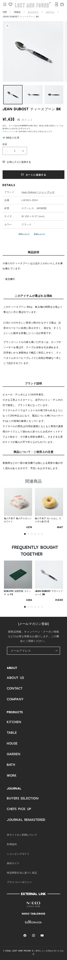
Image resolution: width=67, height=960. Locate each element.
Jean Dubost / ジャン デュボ (38, 192)
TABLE (17, 11)
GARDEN (13, 754)
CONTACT (15, 688)
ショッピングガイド (18, 853)
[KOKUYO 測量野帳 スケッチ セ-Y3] (18, 575)
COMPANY (15, 699)
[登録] (56, 651)
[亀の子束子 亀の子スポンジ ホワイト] (18, 502)
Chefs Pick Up (19, 808)
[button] (17, 161)
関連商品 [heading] (33, 481)
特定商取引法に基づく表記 (22, 872)
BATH (11, 764)
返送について (39, 233)
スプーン (50, 11)
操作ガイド (13, 863)
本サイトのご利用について (22, 834)
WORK (12, 775)
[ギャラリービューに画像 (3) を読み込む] (53, 94)
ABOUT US (15, 677)
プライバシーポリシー (19, 882)
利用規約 (12, 844)
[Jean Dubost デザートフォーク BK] (49, 575)
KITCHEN (14, 722)
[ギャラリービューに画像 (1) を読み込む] (12, 94)
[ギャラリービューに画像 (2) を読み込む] (33, 94)
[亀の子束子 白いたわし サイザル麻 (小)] (49, 502)
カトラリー (33, 11)
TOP (5, 11)
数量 (5, 144)
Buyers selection (23, 798)
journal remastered (26, 819)
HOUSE (12, 743)
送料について (24, 233)
